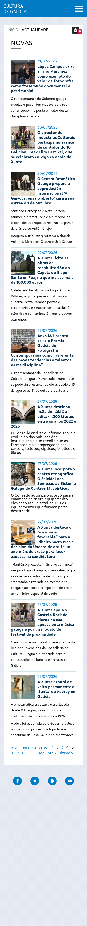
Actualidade (35, 30)
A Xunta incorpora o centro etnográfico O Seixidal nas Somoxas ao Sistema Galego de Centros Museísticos (43, 479)
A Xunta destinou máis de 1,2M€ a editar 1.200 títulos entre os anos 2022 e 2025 (43, 416)
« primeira (20, 748)
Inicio (12, 30)
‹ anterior (40, 748)
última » (66, 753)
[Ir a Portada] (15, 10)
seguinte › (47, 753)
